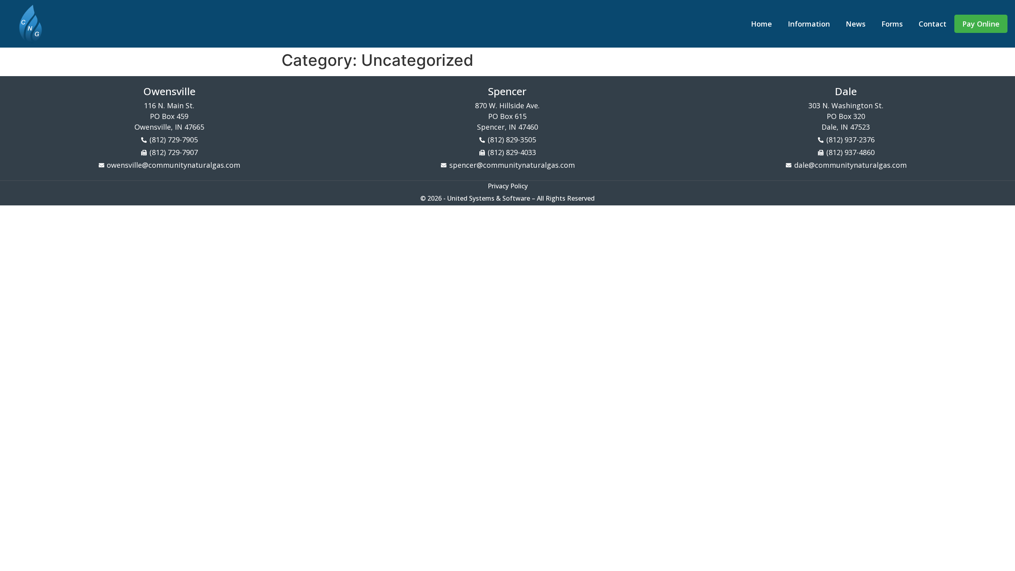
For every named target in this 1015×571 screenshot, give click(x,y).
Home (761, 24)
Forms (892, 24)
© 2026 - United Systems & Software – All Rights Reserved (507, 198)
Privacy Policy (508, 186)
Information (809, 24)
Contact (932, 24)
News (856, 24)
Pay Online (981, 24)
